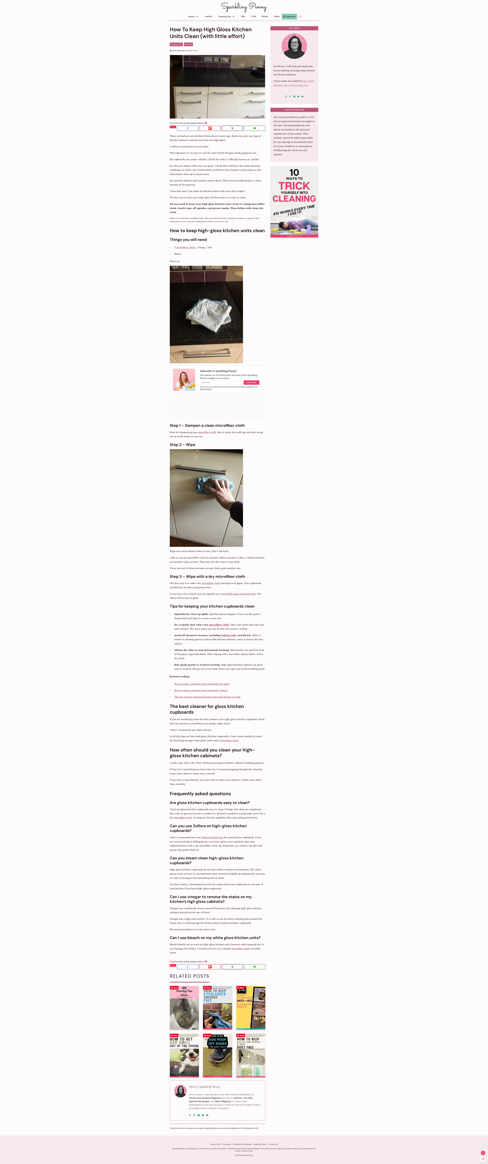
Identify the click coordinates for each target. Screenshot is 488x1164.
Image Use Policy (260, 1144)
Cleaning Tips (225, 16)
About (277, 16)
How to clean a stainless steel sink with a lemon (201, 690)
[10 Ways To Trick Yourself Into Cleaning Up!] (294, 201)
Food (253, 16)
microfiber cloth (207, 432)
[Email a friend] (254, 128)
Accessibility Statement (242, 1144)
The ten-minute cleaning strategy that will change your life (207, 696)
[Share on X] (232, 128)
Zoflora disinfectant (212, 837)
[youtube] (207, 1115)
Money (265, 16)
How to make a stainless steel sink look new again (202, 683)
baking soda (228, 635)
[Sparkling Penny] (244, 7)
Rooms (191, 16)
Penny (195, 50)
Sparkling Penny (211, 1128)
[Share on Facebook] (187, 128)
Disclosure (227, 1144)
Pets (243, 16)
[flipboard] (198, 1115)
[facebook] (194, 1115)
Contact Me (273, 1144)
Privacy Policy (215, 1144)
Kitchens (188, 44)
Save (174, 127)
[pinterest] (190, 1115)
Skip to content (7, 1)
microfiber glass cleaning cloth (239, 593)
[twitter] (203, 1115)
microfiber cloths (186, 247)
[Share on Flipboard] (210, 128)
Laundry (208, 16)
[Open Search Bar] (300, 16)
